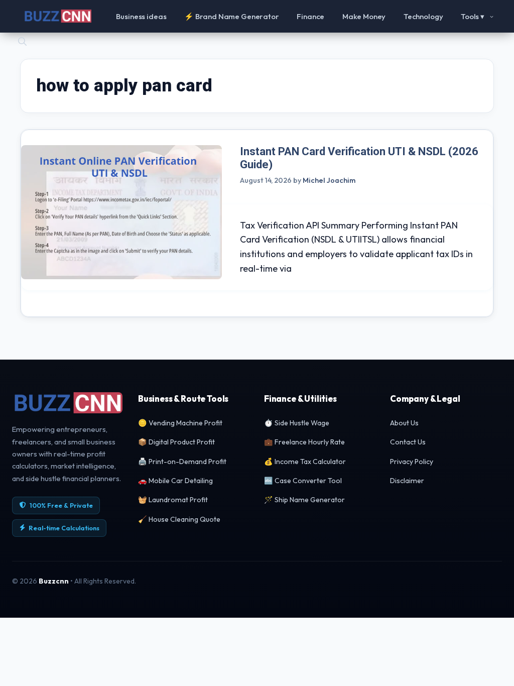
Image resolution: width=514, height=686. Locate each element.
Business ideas (141, 16)
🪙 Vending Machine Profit (180, 422)
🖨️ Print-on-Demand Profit (182, 461)
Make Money (364, 16)
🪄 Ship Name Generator (304, 499)
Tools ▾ (472, 16)
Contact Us (408, 441)
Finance (310, 16)
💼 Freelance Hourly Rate (304, 441)
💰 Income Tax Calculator (305, 461)
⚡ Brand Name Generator (231, 16)
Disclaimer (407, 480)
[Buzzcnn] (57, 16)
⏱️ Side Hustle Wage (296, 422)
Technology (423, 16)
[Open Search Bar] (22, 40)
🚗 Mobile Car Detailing (175, 480)
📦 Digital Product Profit (176, 441)
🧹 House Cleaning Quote (179, 519)
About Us (404, 422)
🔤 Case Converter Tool (303, 480)
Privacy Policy (411, 461)
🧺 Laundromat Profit (173, 499)
